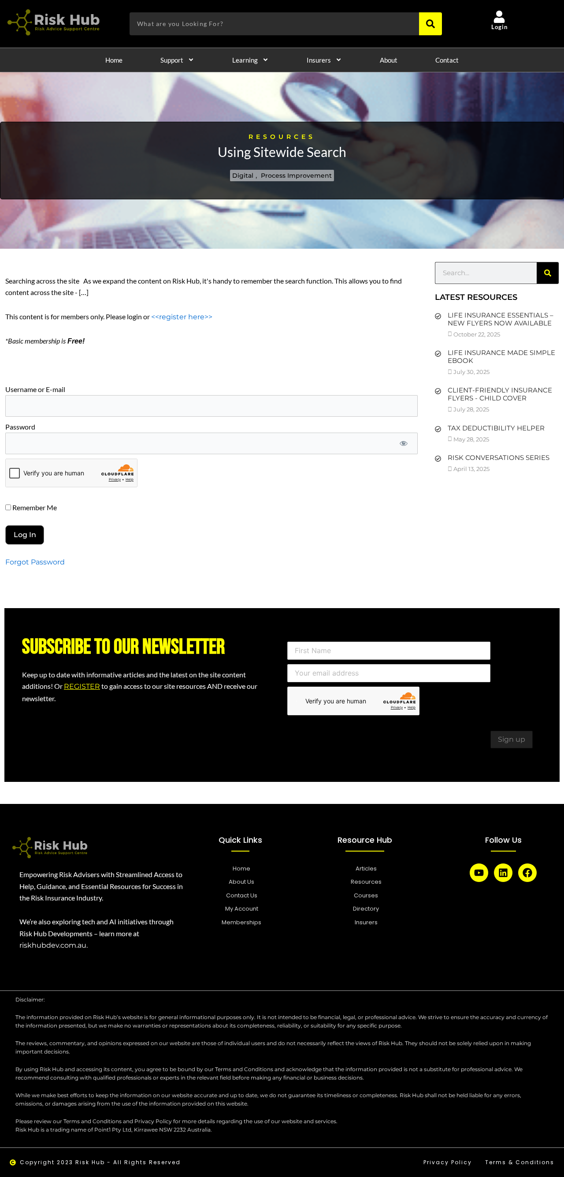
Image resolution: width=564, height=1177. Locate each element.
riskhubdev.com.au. (53, 945)
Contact (447, 60)
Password (20, 426)
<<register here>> (181, 317)
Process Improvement (296, 175)
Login (499, 26)
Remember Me (34, 507)
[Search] (430, 23)
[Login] (499, 17)
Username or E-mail (35, 389)
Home (113, 60)
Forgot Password (35, 562)
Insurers (319, 60)
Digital (242, 175)
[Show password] (403, 443)
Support (171, 60)
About (388, 60)
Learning (245, 60)
